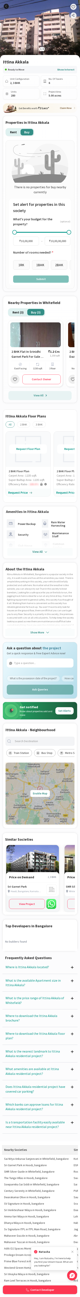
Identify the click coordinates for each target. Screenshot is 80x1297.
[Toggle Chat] (72, 1275)
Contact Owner (41, 379)
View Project (27, 904)
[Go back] (6, 6)
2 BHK (23, 424)
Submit (41, 279)
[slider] (14, 232)
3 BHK (39, 424)
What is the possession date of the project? (33, 678)
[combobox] (43, 741)
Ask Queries (40, 689)
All (10, 424)
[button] (29, 484)
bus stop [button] (47, 753)
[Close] (72, 1252)
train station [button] (21, 753)
